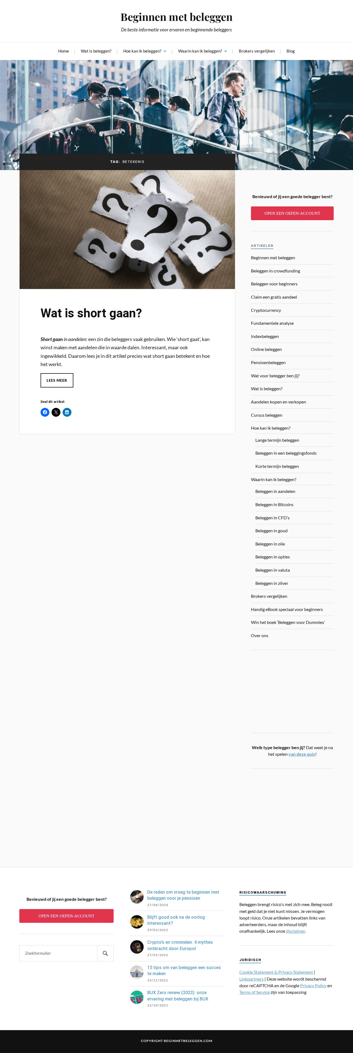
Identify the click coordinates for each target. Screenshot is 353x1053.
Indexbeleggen (265, 336)
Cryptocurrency (266, 310)
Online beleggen (266, 349)
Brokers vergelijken (257, 50)
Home (63, 50)
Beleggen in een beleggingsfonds (286, 452)
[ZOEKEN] (105, 953)
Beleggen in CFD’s (272, 517)
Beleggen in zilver (271, 583)
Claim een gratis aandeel (274, 296)
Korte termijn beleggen (277, 466)
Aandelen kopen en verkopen (278, 401)
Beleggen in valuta (272, 569)
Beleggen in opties (272, 556)
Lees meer (57, 380)
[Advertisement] (292, 814)
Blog (291, 50)
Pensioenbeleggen (268, 362)
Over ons (259, 635)
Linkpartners (251, 978)
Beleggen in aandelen (275, 491)
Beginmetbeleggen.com (188, 1041)
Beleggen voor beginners (274, 283)
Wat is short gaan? (91, 313)
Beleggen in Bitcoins (274, 504)
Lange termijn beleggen (277, 440)
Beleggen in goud (271, 530)
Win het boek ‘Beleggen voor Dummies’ (288, 622)
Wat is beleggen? (96, 50)
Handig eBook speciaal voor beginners (287, 609)
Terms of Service (254, 992)
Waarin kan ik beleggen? (200, 50)
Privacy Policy (313, 985)
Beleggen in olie (270, 543)
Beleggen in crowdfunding (275, 270)
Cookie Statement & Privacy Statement (276, 972)
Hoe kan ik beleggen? (142, 50)
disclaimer (295, 931)
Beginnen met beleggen (176, 17)
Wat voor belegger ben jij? (275, 375)
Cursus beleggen (266, 415)
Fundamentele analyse (272, 323)
